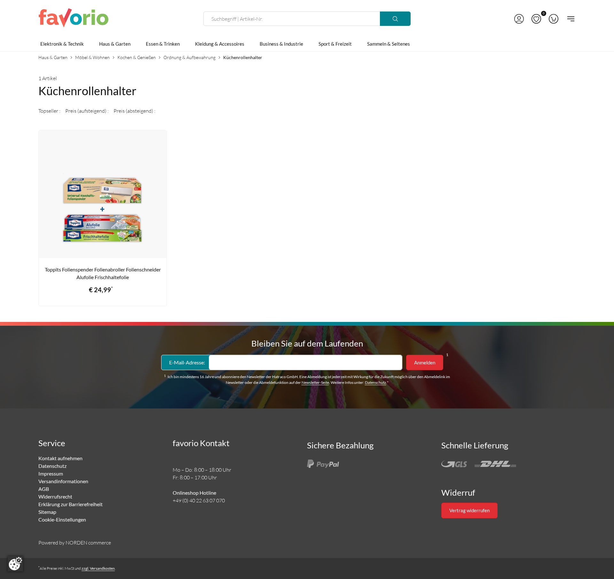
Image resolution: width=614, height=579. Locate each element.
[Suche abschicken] (395, 18)
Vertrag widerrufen (469, 510)
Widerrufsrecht (55, 496)
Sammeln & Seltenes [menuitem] (388, 44)
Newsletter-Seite (315, 382)
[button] (519, 19)
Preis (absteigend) (134, 111)
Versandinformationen (63, 481)
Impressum (50, 473)
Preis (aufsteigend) (86, 111)
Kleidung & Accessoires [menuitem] (219, 44)
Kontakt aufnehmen (60, 458)
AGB (43, 489)
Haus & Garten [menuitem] (114, 44)
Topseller (48, 111)
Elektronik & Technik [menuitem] (62, 44)
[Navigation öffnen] (569, 19)
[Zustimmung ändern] (15, 563)
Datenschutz (375, 382)
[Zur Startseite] (73, 18)
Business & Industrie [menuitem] (281, 44)
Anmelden (424, 362)
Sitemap (47, 512)
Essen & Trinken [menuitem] (163, 44)
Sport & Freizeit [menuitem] (335, 44)
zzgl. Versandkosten (98, 568)
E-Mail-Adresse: (187, 362)
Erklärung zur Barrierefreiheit (70, 504)
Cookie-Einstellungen (62, 519)
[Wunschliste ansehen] (536, 19)
